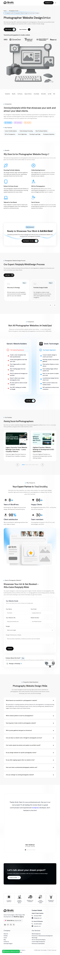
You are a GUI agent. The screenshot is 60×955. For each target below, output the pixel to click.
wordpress (35, 808)
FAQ (54, 93)
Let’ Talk (49, 93)
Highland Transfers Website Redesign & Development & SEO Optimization (43, 449)
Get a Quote (8, 29)
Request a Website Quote (12, 951)
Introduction (7, 93)
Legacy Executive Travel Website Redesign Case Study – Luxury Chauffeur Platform (16, 449)
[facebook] (8, 924)
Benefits (13, 93)
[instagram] (11, 924)
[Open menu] (55, 3)
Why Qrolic (43, 93)
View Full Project (15, 438)
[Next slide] (42, 464)
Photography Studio (13, 10)
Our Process (19, 93)
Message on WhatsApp (14, 663)
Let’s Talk (7, 275)
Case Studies (36, 93)
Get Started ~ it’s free (28, 241)
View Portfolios (23, 29)
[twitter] (13, 924)
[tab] (25, 849)
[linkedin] (5, 924)
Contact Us (48, 2)
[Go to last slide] (17, 464)
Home (5, 10)
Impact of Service (28, 93)
